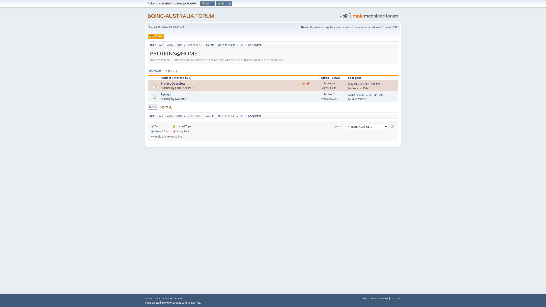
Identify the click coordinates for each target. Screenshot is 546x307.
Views (335, 78)
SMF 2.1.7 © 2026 (154, 298)
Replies (324, 78)
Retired (166, 94)
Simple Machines (174, 298)
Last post (354, 78)
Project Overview (173, 83)
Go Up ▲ (396, 298)
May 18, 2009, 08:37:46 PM (364, 84)
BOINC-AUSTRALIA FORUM (181, 16)
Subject (166, 78)
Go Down (155, 71)
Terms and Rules (379, 298)
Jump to (339, 126)
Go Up (153, 107)
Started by (181, 78)
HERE (395, 27)
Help (364, 298)
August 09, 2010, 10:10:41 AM (365, 95)
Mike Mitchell (359, 99)
